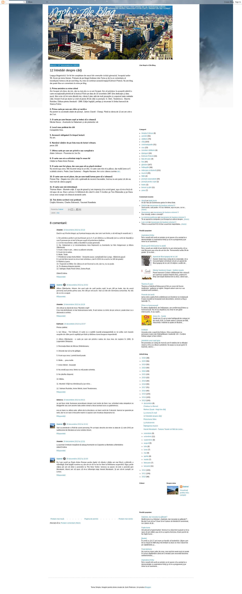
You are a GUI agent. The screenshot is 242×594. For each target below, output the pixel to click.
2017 (144, 387)
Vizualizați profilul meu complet (184, 492)
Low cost (144, 222)
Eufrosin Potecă (147, 156)
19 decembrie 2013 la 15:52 (77, 285)
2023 (144, 368)
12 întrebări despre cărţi (153, 416)
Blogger (148, 587)
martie (146, 459)
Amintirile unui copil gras (150, 341)
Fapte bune (145, 528)
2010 (144, 477)
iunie (146, 450)
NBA (143, 176)
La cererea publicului (149, 217)
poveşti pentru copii (148, 182)
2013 (144, 401)
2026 (144, 358)
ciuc (143, 147)
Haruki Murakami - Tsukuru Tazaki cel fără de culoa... (164, 429)
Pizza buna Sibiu (150, 419)
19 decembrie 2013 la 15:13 (74, 230)
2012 (144, 470)
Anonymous (146, 212)
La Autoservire (149, 423)
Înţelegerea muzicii (151, 426)
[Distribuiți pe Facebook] (77, 209)
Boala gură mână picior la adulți (153, 246)
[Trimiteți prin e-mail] (69, 209)
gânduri (144, 165)
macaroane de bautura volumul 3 (162, 205)
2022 (144, 371)
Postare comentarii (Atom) (71, 523)
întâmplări (145, 167)
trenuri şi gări (146, 187)
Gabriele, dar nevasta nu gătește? (154, 517)
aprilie (146, 456)
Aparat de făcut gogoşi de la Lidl (165, 257)
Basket (144, 538)
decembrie (148, 403)
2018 (144, 384)
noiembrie (148, 433)
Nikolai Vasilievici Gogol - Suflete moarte (168, 270)
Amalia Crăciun (147, 133)
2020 (144, 378)
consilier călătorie (148, 150)
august (146, 443)
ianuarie (147, 466)
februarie (147, 463)
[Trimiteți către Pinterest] (80, 209)
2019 (144, 381)
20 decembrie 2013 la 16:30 (77, 459)
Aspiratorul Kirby (147, 235)
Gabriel (59, 285)
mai (145, 453)
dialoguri (144, 153)
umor (143, 190)
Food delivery (146, 549)
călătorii (144, 139)
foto (142, 162)
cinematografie (147, 145)
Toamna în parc (147, 284)
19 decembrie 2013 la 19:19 (74, 304)
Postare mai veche (126, 519)
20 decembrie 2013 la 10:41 (77, 424)
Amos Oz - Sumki (159, 316)
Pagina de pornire (91, 519)
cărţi (57, 213)
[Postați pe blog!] (72, 209)
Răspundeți (61, 277)
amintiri (144, 136)
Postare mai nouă (57, 519)
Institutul (144, 330)
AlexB (143, 201)
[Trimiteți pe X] (74, 209)
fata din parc (146, 159)
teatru (143, 185)
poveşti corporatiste (148, 179)
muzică (144, 173)
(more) (143, 210)
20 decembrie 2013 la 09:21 (74, 400)
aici (118, 171)
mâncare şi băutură (148, 170)
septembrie (148, 440)
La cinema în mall (150, 413)
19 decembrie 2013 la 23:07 (75, 324)
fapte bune (153, 201)
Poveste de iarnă (147, 295)
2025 (144, 361)
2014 (144, 397)
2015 (144, 394)
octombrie (148, 437)
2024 (144, 365)
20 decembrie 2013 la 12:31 (74, 441)
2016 (144, 391)
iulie (145, 446)
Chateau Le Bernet (151, 406)
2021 (144, 374)
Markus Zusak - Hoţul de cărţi (155, 409)
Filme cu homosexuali (149, 305)
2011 (144, 473)
